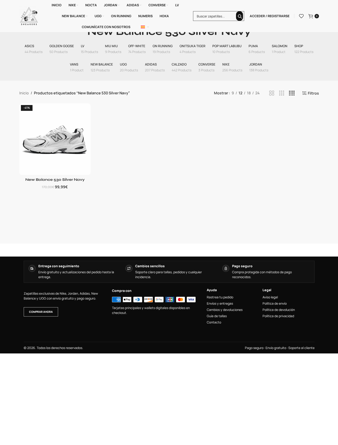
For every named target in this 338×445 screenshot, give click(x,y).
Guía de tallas (217, 316)
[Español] (145, 27)
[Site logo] (29, 15)
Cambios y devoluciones (225, 310)
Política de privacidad (278, 316)
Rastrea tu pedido (220, 297)
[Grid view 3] (281, 93)
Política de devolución (279, 310)
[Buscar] (239, 16)
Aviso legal (270, 297)
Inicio (24, 93)
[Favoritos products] (301, 16)
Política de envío (275, 303)
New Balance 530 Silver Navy (55, 179)
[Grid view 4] (292, 93)
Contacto (214, 322)
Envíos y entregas (220, 303)
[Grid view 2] (271, 93)
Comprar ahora (41, 311)
